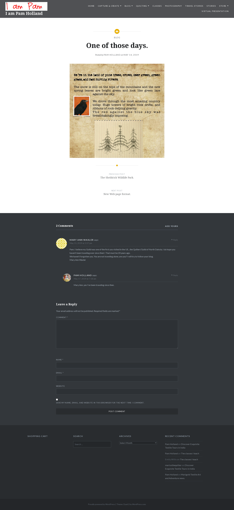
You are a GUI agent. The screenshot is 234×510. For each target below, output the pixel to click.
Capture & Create (108, 6)
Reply (175, 240)
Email (60, 373)
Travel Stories (194, 6)
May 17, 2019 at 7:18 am (85, 278)
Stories (211, 6)
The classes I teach (190, 453)
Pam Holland (112, 55)
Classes (157, 6)
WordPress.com (139, 504)
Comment (62, 317)
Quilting (141, 6)
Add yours (171, 226)
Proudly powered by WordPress (101, 504)
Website (60, 386)
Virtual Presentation (215, 11)
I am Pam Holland (24, 13)
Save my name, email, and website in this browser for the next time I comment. (100, 403)
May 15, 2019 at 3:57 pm (81, 243)
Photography (173, 6)
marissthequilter (173, 465)
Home (91, 6)
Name (59, 360)
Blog (128, 6)
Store (222, 6)
